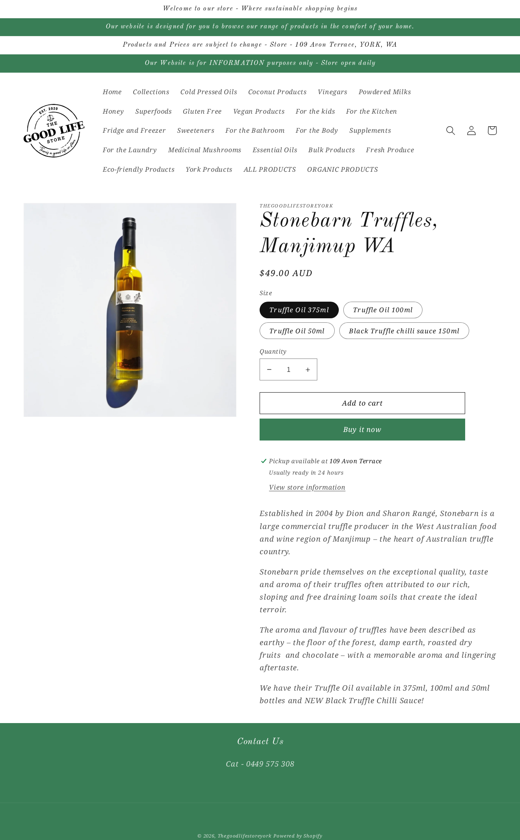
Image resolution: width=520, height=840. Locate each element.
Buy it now (362, 429)
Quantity (273, 351)
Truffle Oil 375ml (299, 310)
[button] (451, 130)
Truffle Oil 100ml (383, 310)
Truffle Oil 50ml (297, 330)
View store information (307, 487)
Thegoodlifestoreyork (245, 836)
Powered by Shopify (298, 836)
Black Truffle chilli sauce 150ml (404, 330)
